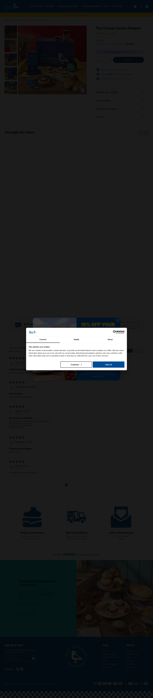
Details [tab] (76, 339)
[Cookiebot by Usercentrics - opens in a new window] (114, 332)
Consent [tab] (43, 339)
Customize (75, 364)
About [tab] (110, 339)
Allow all (108, 364)
